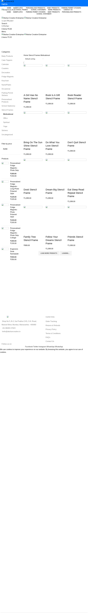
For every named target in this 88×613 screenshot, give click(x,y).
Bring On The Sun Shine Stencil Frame (33, 145)
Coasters (5, 68)
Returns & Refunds (53, 325)
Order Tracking (51, 321)
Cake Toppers (7, 60)
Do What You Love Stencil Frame (52, 145)
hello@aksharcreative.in (11, 15)
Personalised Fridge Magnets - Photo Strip (15, 166)
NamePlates (6, 85)
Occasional (6, 89)
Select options (26, 85)
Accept (4, 355)
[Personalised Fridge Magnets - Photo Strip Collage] (5, 236)
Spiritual (6, 122)
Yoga (5, 126)
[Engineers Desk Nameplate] (5, 254)
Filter (5, 149)
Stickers (5, 130)
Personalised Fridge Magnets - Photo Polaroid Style (15, 211)
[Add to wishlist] (26, 91)
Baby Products (7, 56)
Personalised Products (7, 101)
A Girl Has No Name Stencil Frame (31, 98)
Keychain (5, 81)
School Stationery (8, 106)
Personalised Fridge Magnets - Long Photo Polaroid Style (15, 187)
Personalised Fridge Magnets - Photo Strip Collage (15, 233)
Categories (6, 27)
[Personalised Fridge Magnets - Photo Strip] (5, 169)
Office (5, 118)
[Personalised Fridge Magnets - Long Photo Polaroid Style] (5, 190)
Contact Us (50, 341)
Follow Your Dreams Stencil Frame (53, 240)
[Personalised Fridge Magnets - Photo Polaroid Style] (5, 214)
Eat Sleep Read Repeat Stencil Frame (76, 193)
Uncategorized (7, 134)
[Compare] (38, 85)
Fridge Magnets (8, 77)
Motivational (8, 114)
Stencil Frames (7, 110)
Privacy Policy (51, 329)
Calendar (5, 64)
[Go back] (4, 16)
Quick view (32, 85)
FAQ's (48, 337)
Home (26, 55)
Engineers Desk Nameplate (14, 251)
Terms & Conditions (53, 333)
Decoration (6, 72)
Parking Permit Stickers (7, 94)
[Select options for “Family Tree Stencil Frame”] (26, 227)
